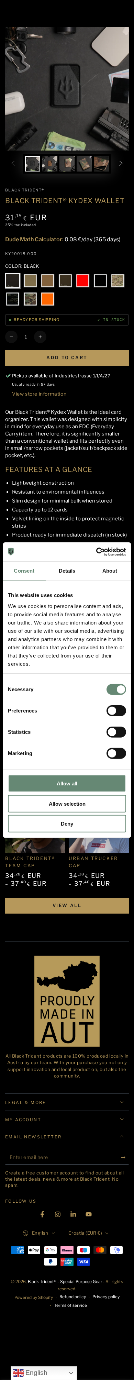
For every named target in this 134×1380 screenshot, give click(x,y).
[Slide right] (121, 164)
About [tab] (110, 571)
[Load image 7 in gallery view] (101, 164)
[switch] (116, 710)
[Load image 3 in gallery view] (49, 164)
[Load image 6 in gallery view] (84, 164)
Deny (67, 824)
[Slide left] (13, 164)
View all (67, 905)
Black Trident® (24, 190)
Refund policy (72, 1296)
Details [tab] (67, 571)
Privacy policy (106, 1296)
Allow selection (67, 803)
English (35, 1372)
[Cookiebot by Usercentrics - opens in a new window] (96, 551)
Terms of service (70, 1305)
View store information (39, 394)
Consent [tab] (24, 571)
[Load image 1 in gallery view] (32, 164)
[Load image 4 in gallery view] (67, 164)
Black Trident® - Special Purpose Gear (65, 1281)
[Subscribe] (125, 1157)
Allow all (67, 783)
